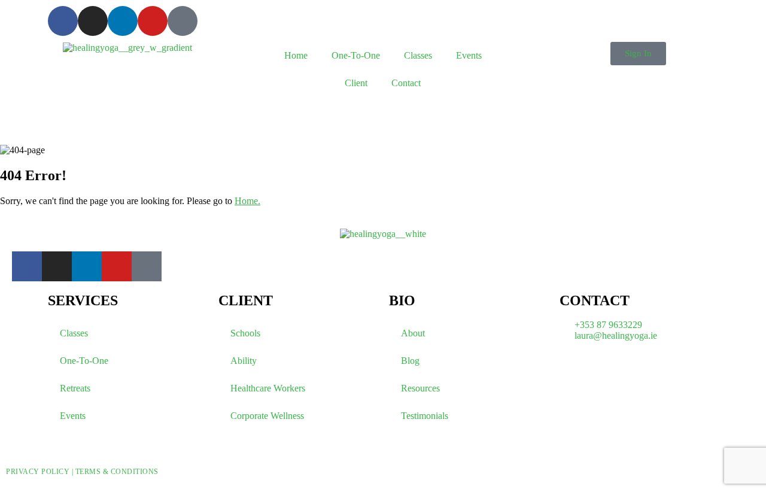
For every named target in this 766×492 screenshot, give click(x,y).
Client (356, 83)
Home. (247, 201)
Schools (245, 333)
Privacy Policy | (40, 471)
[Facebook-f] (63, 21)
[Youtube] (153, 21)
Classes (418, 55)
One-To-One (356, 55)
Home (296, 55)
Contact (406, 83)
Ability (243, 361)
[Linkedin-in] (123, 21)
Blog (410, 361)
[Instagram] (93, 21)
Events (469, 55)
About (413, 333)
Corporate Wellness (267, 416)
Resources (420, 388)
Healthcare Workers (267, 388)
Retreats (75, 388)
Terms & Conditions (117, 471)
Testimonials (424, 416)
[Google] (182, 21)
